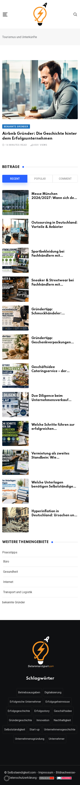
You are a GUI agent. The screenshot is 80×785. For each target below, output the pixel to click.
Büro (6, 561)
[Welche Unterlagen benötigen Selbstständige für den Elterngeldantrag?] (15, 491)
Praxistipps (9, 552)
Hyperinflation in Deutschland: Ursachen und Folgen (53, 515)
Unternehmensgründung (29, 738)
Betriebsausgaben (29, 692)
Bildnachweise (65, 772)
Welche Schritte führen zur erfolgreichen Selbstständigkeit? (53, 429)
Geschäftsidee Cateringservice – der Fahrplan (49, 371)
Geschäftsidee (63, 711)
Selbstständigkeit (14, 729)
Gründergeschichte (20, 720)
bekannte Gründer (13, 602)
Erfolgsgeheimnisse (58, 701)
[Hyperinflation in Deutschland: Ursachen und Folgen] (15, 519)
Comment (65, 178)
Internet (8, 582)
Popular (40, 178)
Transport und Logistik (17, 592)
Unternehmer (57, 738)
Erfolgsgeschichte (19, 711)
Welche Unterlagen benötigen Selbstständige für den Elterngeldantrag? (53, 487)
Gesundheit (10, 571)
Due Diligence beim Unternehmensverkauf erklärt (49, 400)
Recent (15, 178)
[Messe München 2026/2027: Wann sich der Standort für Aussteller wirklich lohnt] (15, 202)
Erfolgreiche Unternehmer (25, 701)
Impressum (45, 772)
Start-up (35, 729)
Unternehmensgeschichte (59, 729)
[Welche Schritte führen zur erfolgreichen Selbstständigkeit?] (15, 433)
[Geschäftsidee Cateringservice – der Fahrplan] (15, 375)
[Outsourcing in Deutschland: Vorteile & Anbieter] (15, 231)
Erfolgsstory (41, 711)
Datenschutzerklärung (22, 777)
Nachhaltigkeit (62, 720)
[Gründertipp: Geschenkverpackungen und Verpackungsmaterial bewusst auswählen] (15, 346)
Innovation (42, 720)
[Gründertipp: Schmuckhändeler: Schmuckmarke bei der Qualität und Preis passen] (15, 318)
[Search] (75, 14)
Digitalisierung (53, 692)
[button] (6, 778)
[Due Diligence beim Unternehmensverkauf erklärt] (15, 404)
